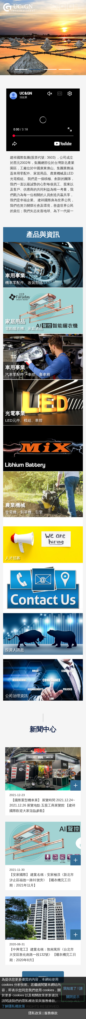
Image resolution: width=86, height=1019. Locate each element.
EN (54, 6)
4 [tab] (65, 69)
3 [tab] (50, 69)
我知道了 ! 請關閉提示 (73, 993)
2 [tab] (35, 69)
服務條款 (51, 1013)
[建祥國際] (18, 7)
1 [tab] (21, 69)
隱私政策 (35, 1013)
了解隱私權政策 (13, 1006)
